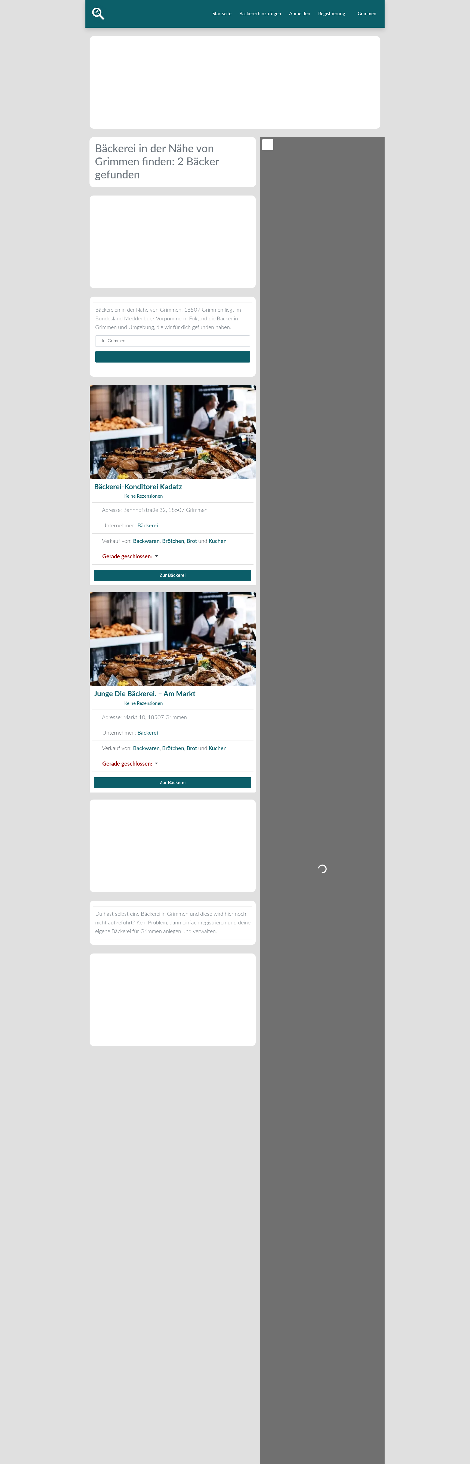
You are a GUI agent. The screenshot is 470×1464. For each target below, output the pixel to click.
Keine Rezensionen (143, 496)
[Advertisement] (235, 82)
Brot (192, 541)
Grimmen (366, 13)
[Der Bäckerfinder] (98, 13)
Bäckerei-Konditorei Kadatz (138, 487)
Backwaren (146, 541)
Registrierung (331, 13)
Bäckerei (147, 525)
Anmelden (299, 13)
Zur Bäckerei (172, 575)
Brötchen (173, 541)
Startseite (221, 13)
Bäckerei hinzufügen (260, 13)
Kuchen (218, 541)
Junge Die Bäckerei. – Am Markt (145, 694)
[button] (172, 556)
